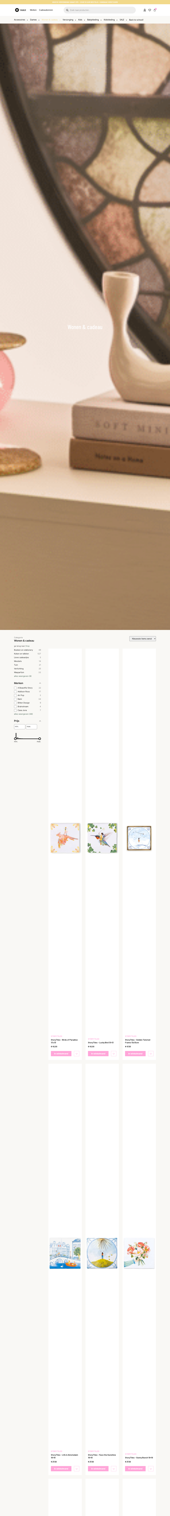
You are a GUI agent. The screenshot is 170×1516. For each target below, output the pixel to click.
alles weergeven (22, 676)
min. (17, 726)
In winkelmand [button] (61, 1053)
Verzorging (68, 19)
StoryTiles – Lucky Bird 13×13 (100, 1042)
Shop (27, 646)
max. (29, 726)
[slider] (15, 738)
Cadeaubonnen (46, 10)
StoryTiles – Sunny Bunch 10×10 (139, 1457)
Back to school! (136, 19)
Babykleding (93, 19)
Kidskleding (109, 19)
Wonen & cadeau (50, 19)
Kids (80, 19)
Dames (33, 19)
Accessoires (20, 19)
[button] (77, 1053)
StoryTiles (56, 1036)
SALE (122, 19)
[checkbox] (27, 687)
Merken (33, 10)
